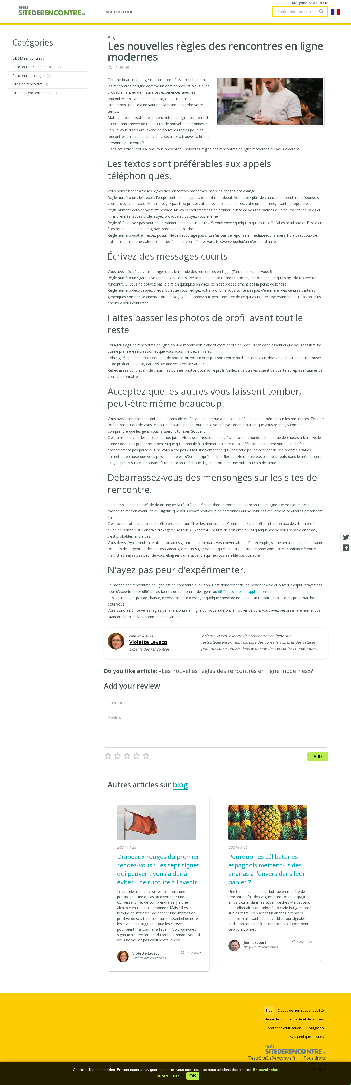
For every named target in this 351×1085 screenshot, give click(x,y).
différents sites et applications (243, 591)
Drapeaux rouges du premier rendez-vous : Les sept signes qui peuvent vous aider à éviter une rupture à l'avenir (158, 869)
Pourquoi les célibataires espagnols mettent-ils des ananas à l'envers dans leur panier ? (266, 869)
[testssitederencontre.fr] (51, 11)
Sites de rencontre (30, 84)
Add (317, 756)
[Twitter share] (346, 537)
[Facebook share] (346, 547)
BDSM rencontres (30, 58)
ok (192, 1075)
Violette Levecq (148, 641)
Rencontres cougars (31, 75)
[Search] (321, 11)
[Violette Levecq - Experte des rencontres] (116, 642)
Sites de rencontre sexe (34, 92)
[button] (168, 1076)
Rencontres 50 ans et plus (36, 66)
